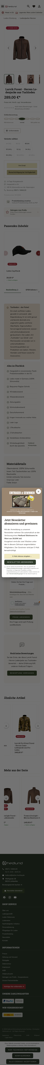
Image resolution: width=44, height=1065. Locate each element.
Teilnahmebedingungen (16, 574)
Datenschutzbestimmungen (15, 568)
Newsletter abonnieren (20, 562)
